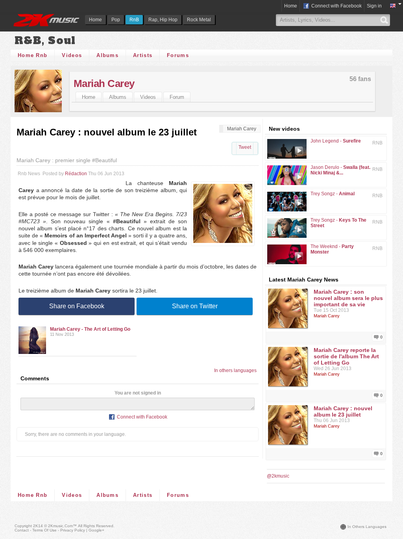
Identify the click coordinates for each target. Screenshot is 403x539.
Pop (115, 19)
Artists (142, 55)
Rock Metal (199, 19)
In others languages (235, 370)
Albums (107, 55)
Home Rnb (32, 55)
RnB (134, 19)
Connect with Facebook (336, 6)
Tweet (244, 147)
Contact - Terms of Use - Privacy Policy (50, 530)
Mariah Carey (104, 83)
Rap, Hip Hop (162, 19)
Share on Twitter (195, 306)
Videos (72, 55)
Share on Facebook (76, 306)
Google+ (96, 530)
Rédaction (76, 173)
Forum (177, 97)
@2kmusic (278, 476)
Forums (178, 55)
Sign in (374, 6)
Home (95, 19)
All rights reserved (95, 526)
